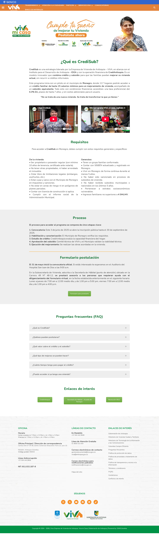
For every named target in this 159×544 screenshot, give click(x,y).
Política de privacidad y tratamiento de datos (122, 457)
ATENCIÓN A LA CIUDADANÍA (53, 5)
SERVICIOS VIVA (84, 5)
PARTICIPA (70, 5)
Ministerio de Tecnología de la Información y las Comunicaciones (124, 441)
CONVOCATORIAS (102, 5)
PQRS (110, 472)
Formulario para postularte (79, 294)
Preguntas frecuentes (116, 450)
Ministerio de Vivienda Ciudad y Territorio (123, 437)
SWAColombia (122, 528)
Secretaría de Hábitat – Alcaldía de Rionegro (79, 401)
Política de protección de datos (120, 453)
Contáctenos (113, 475)
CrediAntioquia (45, 400)
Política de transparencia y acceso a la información (122, 463)
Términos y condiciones (117, 468)
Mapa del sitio (77, 472)
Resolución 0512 (114, 400)
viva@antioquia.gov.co (80, 454)
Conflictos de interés (116, 478)
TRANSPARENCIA (31, 5)
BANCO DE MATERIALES (34, 10)
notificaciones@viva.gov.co (81, 465)
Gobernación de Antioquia (118, 433)
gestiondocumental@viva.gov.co (84, 452)
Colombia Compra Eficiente (118, 446)
